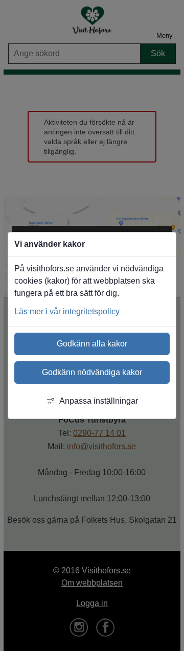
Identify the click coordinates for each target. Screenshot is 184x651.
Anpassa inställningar (98, 401)
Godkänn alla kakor (92, 343)
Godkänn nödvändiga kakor (92, 372)
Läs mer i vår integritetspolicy (67, 311)
